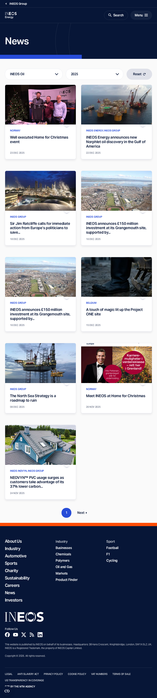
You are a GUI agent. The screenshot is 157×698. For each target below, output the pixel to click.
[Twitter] (23, 634)
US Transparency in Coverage (24, 680)
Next (83, 513)
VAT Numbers (99, 674)
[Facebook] (7, 634)
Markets (62, 573)
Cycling (112, 560)
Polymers (63, 560)
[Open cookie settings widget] (7, 691)
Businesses (64, 548)
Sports (11, 563)
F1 (108, 554)
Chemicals (63, 554)
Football (112, 548)
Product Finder (66, 580)
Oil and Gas (64, 567)
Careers (12, 585)
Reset (137, 74)
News (10, 593)
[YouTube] (15, 634)
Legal (8, 674)
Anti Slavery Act (28, 674)
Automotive (15, 556)
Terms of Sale (121, 674)
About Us (13, 541)
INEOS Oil (17, 74)
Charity (11, 571)
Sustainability (17, 578)
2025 (74, 74)
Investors (13, 600)
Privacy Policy (53, 674)
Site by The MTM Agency (20, 686)
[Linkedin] (40, 634)
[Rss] (31, 634)
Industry (12, 549)
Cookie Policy (77, 674)
